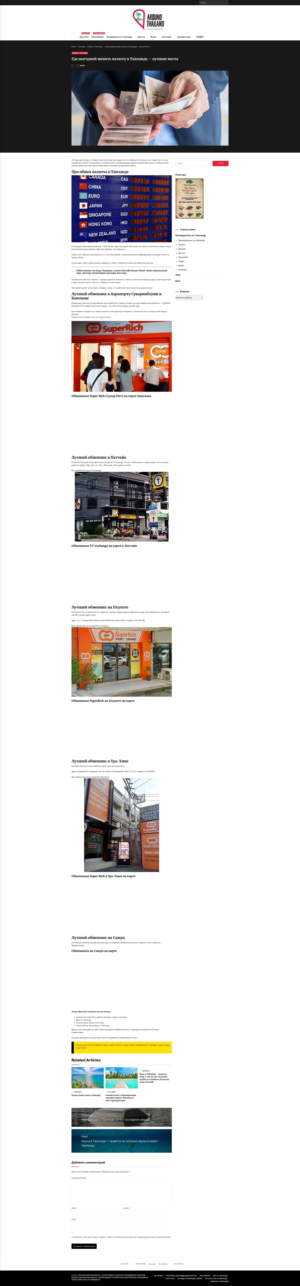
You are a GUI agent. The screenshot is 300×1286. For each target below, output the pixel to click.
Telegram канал (101, 1045)
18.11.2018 (111, 1092)
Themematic (95, 1280)
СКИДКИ (200, 37)
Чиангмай (183, 257)
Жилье (153, 37)
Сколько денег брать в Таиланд (89, 1022)
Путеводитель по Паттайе (191, 240)
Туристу (141, 37)
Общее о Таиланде (79, 53)
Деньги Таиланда (83, 1020)
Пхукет (181, 244)
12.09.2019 (77, 1092)
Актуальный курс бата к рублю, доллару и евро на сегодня (101, 1017)
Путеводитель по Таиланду (119, 37)
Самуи (181, 261)
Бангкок (182, 249)
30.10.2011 (146, 1071)
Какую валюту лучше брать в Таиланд (92, 1025)
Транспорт (167, 37)
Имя (74, 1208)
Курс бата (84, 35)
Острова (182, 269)
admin (82, 66)
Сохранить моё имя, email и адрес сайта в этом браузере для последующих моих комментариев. (121, 1237)
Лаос (177, 274)
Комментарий (78, 1178)
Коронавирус (98, 35)
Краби (181, 265)
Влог (177, 281)
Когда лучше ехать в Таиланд (86, 1095)
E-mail (126, 1208)
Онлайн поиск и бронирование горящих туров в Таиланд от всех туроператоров (121, 1098)
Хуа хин (181, 253)
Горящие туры (184, 37)
